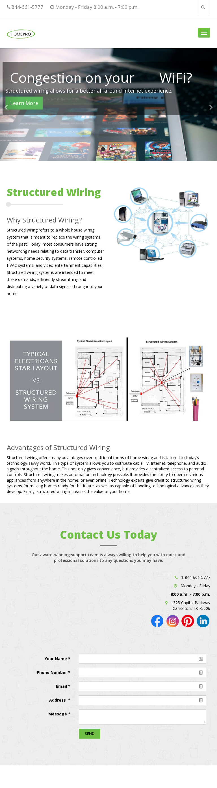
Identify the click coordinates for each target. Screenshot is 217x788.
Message (57, 714)
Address (58, 700)
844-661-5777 (26, 7)
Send (89, 733)
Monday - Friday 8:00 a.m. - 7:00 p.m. (96, 7)
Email (62, 686)
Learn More (24, 103)
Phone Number (52, 672)
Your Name (56, 658)
